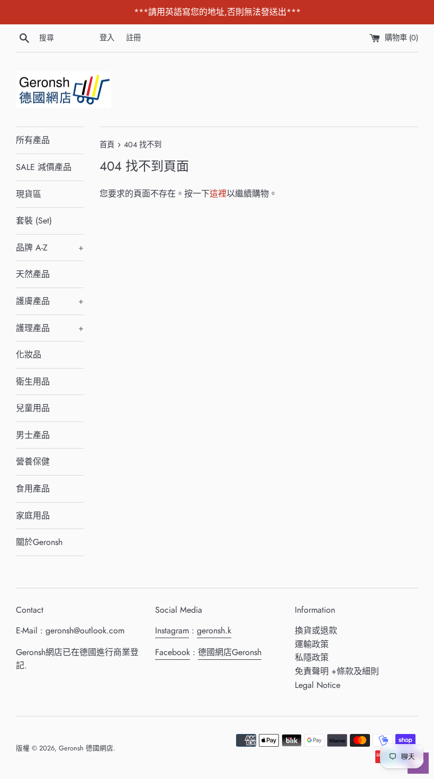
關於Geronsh (39, 542)
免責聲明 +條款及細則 (337, 671)
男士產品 (33, 435)
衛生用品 (33, 381)
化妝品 (28, 354)
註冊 (133, 37)
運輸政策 (312, 644)
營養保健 (33, 461)
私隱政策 (312, 657)
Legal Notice (317, 685)
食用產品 (33, 488)
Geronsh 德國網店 (86, 748)
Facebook (172, 652)
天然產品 (33, 274)
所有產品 (33, 140)
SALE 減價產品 (43, 167)
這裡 (218, 193)
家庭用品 (33, 515)
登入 (107, 37)
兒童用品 (33, 408)
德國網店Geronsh (229, 652)
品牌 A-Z (50, 247)
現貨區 (28, 194)
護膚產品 (50, 301)
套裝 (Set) (34, 220)
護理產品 (50, 328)
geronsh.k (214, 630)
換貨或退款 (316, 630)
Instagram (172, 630)
